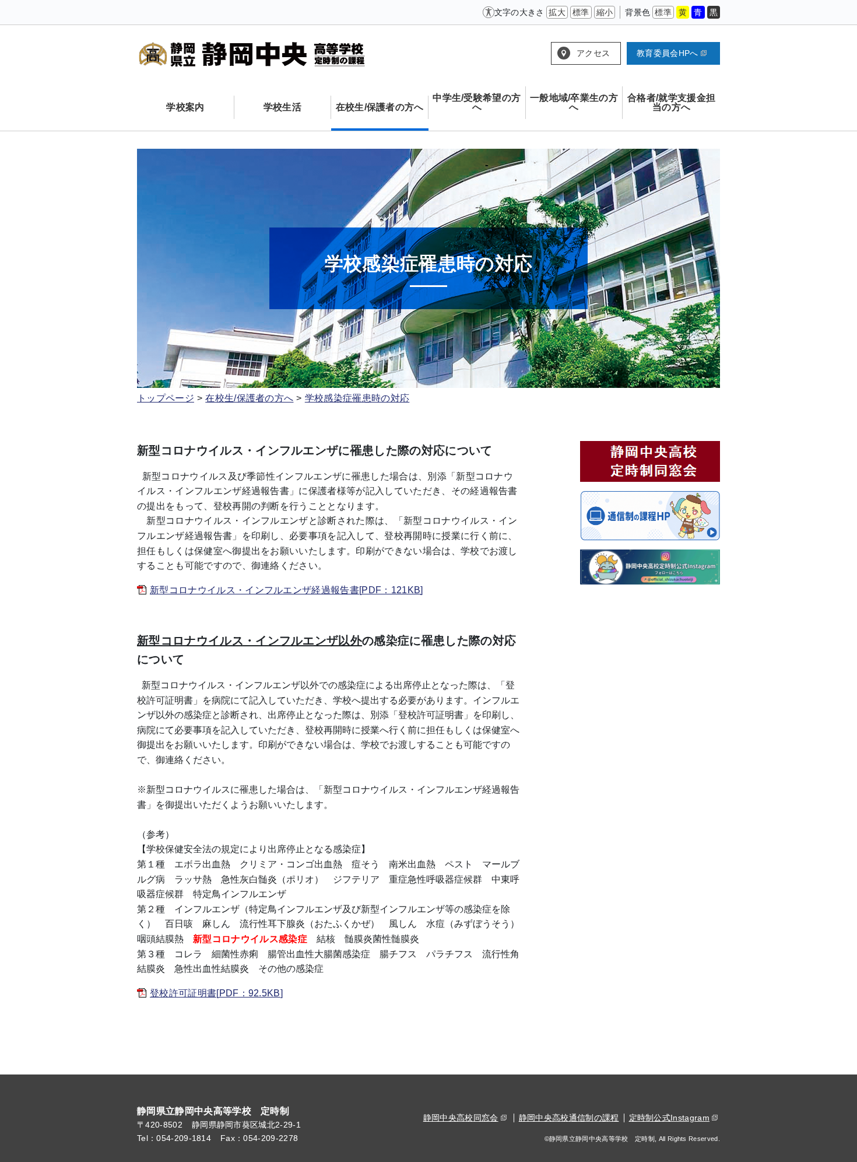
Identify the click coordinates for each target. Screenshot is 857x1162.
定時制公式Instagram (669, 1117)
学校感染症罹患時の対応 (357, 398)
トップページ (165, 398)
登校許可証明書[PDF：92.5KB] (216, 993)
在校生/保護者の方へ (249, 398)
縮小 (604, 12)
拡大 (557, 12)
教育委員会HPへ (667, 53)
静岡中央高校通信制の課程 (569, 1117)
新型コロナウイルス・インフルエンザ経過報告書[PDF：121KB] (286, 590)
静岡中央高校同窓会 (460, 1117)
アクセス (593, 53)
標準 (580, 12)
